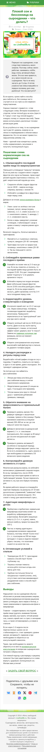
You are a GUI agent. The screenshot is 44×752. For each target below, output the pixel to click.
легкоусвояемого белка (29, 200)
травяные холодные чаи (26, 333)
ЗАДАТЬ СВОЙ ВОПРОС (22, 670)
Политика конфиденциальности (18, 744)
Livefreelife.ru (21, 718)
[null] (9, 693)
